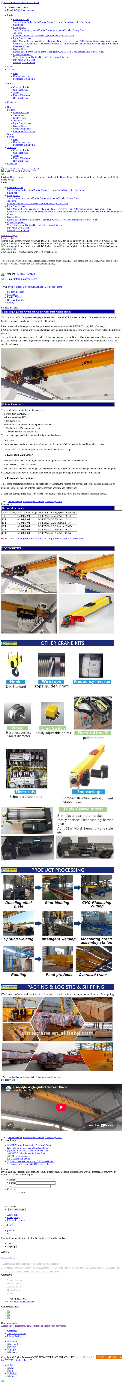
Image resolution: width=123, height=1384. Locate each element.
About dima (12, 1214)
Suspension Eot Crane (79, 22)
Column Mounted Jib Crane (26, 35)
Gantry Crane (19, 27)
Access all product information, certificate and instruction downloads (33, 1325)
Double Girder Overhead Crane (54, 22)
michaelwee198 (24, 1360)
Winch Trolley (97, 51)
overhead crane (15, 287)
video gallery (13, 1217)
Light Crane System (22, 38)
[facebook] (12, 1344)
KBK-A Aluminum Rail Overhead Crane (38, 43)
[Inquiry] (11, 1376)
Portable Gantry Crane (75, 30)
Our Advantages (21, 76)
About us (11, 83)
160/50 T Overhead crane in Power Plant (26, 1153)
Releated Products (15, 300)
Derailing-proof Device (24, 62)
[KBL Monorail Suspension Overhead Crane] (29, 1145)
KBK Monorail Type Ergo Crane (29, 41)
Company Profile (21, 87)
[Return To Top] (2, 1381)
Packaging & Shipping (24, 79)
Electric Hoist (19, 49)
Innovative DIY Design (24, 59)
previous (11, 1230)
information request (16, 1220)
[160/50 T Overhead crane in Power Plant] (27, 1150)
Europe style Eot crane (33, 287)
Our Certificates (20, 90)
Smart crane (18, 25)
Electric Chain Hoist (48, 51)
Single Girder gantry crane (25, 30)
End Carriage (33, 57)
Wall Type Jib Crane (49, 35)
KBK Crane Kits (96, 43)
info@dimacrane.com (24, 10)
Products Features (15, 292)
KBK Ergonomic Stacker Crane (73, 43)
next (9, 1233)
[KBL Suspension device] (20, 1156)
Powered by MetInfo (85, 1357)
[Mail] (10, 1368)
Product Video (14, 297)
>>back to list (7, 1225)
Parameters (12, 294)
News (10, 66)
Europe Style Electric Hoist (26, 51)
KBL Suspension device (18, 1158)
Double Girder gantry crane (51, 30)
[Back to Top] (10, 1370)
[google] (11, 1349)
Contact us (12, 102)
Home (10, 107)
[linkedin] (12, 1352)
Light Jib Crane (66, 35)
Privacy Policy (14, 1336)
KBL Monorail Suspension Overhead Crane (28, 1148)
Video (16, 92)
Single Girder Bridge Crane (26, 22)
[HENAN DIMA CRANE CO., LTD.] (20, 2)
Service (10, 69)
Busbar (42, 57)
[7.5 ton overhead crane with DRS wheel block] (30, 1161)
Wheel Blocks (20, 57)
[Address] (12, 1373)
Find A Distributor (21, 95)
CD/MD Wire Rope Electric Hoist (74, 51)
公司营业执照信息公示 (108, 1357)
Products (11, 15)
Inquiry (10, 302)
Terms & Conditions (16, 1333)
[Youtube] (12, 1341)
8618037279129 (9, 1360)
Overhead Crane (21, 19)
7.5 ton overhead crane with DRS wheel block (29, 1164)
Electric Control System (57, 57)
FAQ (15, 73)
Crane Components (22, 54)
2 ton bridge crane (53, 287)
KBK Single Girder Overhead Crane (62, 41)
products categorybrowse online (9, 236)
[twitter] (11, 1346)
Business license (21, 98)
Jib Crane (17, 33)
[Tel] (10, 1365)
